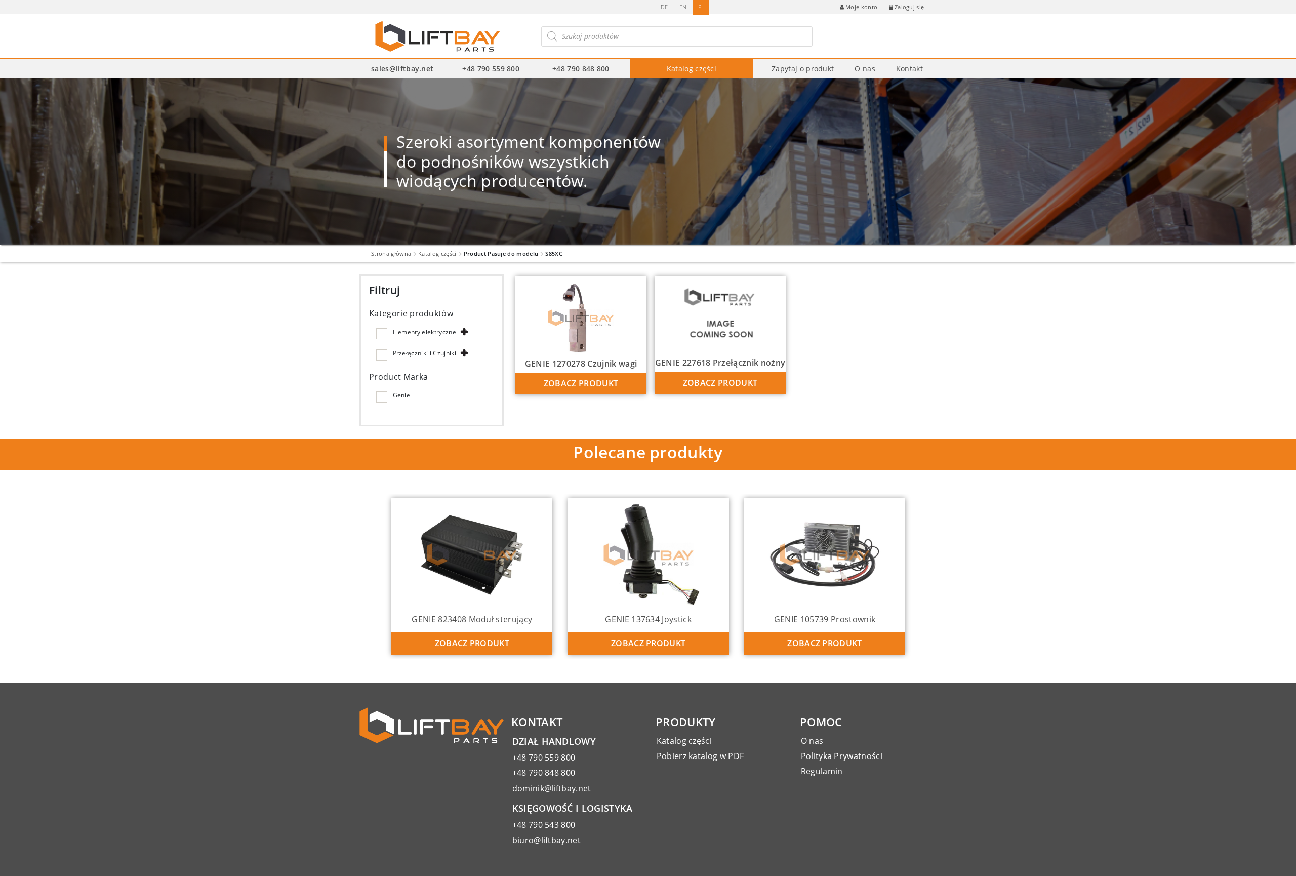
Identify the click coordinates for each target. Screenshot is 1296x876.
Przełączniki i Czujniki (424, 353)
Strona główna (391, 253)
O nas (865, 68)
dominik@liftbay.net (551, 788)
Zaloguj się (909, 7)
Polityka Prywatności (841, 756)
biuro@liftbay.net (546, 840)
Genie (402, 395)
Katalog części (691, 68)
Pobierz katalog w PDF (700, 756)
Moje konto (861, 7)
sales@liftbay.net (402, 68)
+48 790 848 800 (581, 68)
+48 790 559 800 (490, 68)
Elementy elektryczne (424, 332)
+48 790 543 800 (544, 824)
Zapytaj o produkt (803, 68)
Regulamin (822, 771)
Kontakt (909, 68)
